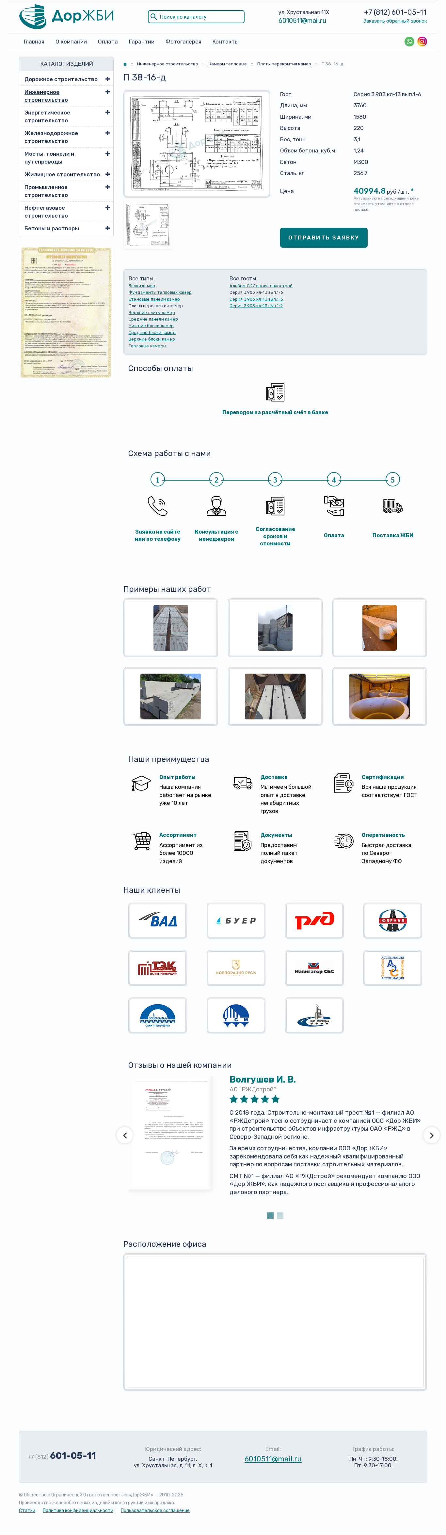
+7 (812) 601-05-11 (395, 12)
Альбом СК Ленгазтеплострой (261, 285)
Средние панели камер (153, 319)
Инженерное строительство (46, 96)
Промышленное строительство (46, 191)
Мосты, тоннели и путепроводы (49, 157)
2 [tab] (280, 1215)
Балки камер (142, 285)
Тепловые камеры (147, 346)
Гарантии (141, 41)
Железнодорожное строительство (51, 137)
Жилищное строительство (62, 174)
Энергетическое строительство (47, 116)
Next (431, 1135)
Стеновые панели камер (154, 299)
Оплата (108, 41)
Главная (34, 41)
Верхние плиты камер (152, 312)
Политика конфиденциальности (78, 1510)
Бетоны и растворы (51, 228)
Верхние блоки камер (152, 339)
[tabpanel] (275, 1143)
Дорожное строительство (61, 79)
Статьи (27, 1510)
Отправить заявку (323, 237)
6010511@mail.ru (303, 21)
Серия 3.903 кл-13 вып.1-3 (256, 299)
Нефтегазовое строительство (46, 211)
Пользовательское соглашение (155, 1510)
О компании (71, 41)
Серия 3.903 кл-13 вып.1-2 (256, 305)
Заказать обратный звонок (395, 21)
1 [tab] (270, 1215)
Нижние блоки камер (151, 325)
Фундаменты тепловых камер (160, 292)
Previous (125, 1135)
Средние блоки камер (152, 332)
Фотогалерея (183, 41)
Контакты (226, 41)
